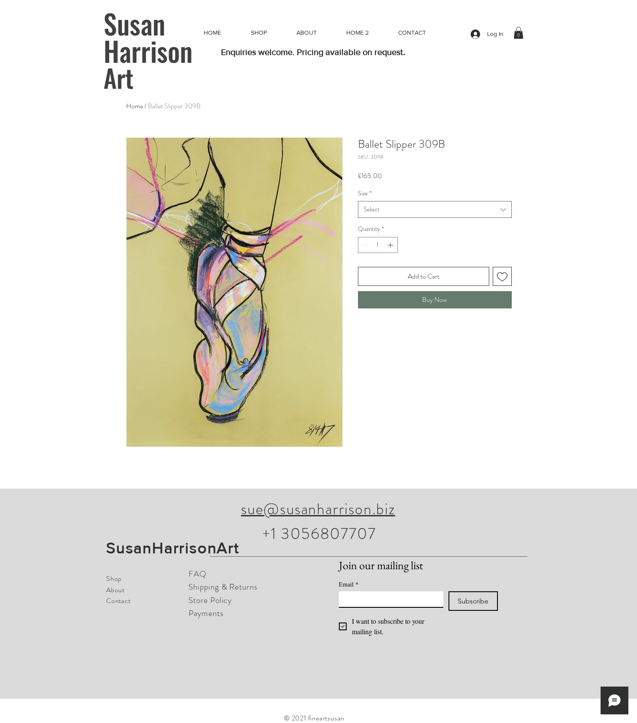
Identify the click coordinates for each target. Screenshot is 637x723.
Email (348, 584)
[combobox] (435, 209)
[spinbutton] (378, 245)
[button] (518, 33)
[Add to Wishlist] (502, 276)
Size (365, 193)
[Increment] (391, 245)
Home (134, 106)
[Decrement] (364, 245)
